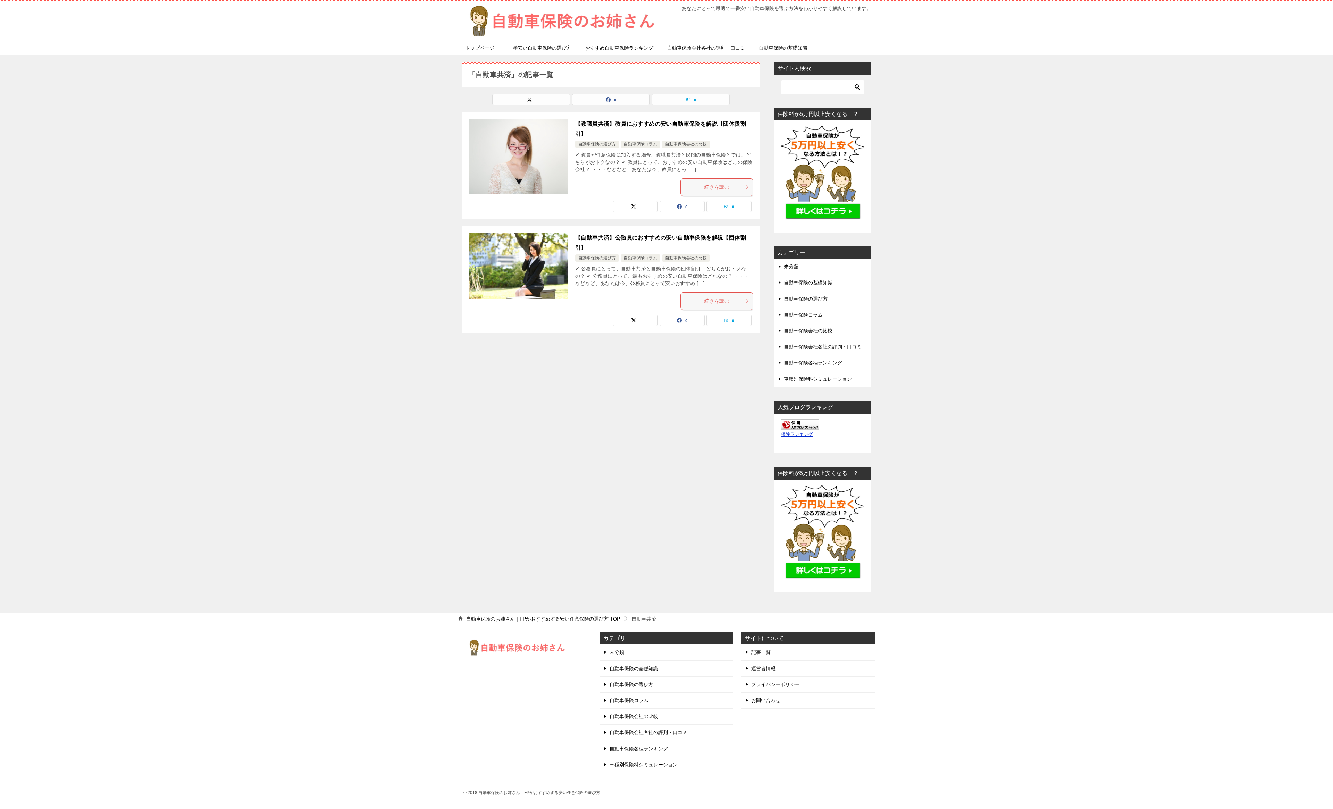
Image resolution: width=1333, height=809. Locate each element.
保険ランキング (797, 434)
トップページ (479, 48)
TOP (543, 619)
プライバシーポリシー (775, 684)
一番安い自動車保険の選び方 (539, 48)
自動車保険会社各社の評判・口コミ (706, 48)
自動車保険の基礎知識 (783, 48)
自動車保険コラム (640, 144)
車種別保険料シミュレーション (818, 379)
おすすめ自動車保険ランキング (619, 48)
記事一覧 (761, 652)
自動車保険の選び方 (597, 144)
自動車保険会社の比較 (686, 144)
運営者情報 (763, 668)
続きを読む (716, 187)
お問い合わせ (765, 700)
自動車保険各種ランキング (813, 362)
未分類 (791, 266)
